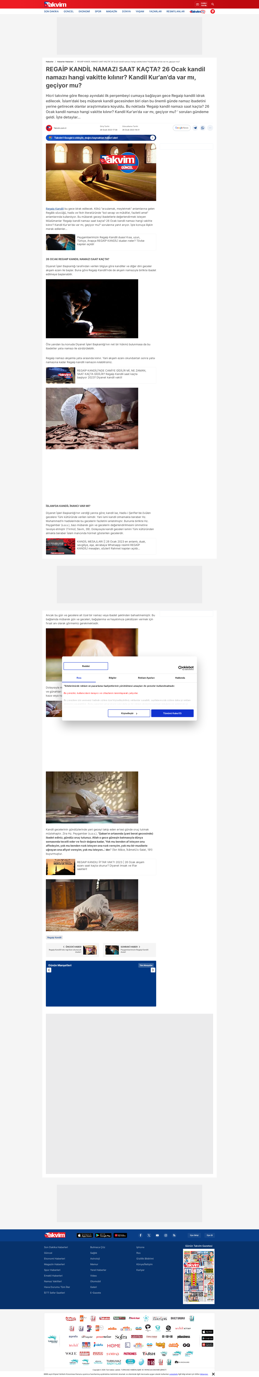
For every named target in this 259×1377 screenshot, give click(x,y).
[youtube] (157, 1235)
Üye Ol (210, 1235)
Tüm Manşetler (146, 965)
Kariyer (140, 1269)
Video (93, 1275)
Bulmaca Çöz (97, 1247)
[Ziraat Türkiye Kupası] (212, 11)
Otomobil (95, 1281)
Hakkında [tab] (180, 678)
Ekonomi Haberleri (54, 1258)
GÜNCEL (69, 11)
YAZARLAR (155, 11)
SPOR (98, 11)
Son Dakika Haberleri (56, 1247)
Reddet (86, 666)
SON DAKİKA (51, 11)
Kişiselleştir (127, 713)
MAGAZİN (111, 11)
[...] (210, 128)
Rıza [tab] (79, 678)
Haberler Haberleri (65, 61)
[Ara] (212, 4)
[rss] (174, 1235)
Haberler (50, 61)
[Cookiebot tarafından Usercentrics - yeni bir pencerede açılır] (180, 668)
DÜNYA (126, 11)
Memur (94, 1264)
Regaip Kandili (55, 208)
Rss (138, 1252)
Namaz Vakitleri (53, 1281)
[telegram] (195, 128)
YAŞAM (140, 11)
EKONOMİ (84, 11)
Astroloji (95, 1258)
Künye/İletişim (144, 1264)
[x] (149, 1235)
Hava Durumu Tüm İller (57, 1287)
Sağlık (93, 1252)
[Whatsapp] (203, 128)
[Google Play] (103, 1235)
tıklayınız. (204, 1374)
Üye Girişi (194, 1235)
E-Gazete (95, 1292)
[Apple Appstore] (84, 1235)
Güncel (48, 1252)
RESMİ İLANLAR (176, 11)
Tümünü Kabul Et (172, 713)
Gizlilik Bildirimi (145, 1258)
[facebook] (140, 1235)
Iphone (140, 1247)
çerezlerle (173, 1374)
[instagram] (165, 1235)
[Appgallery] (120, 1235)
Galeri (93, 1287)
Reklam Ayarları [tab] (146, 678)
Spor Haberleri (52, 1269)
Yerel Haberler (98, 1269)
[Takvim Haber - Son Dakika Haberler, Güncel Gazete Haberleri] (55, 4)
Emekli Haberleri (53, 1275)
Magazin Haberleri (54, 1264)
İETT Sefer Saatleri (54, 1292)
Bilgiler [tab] (112, 678)
